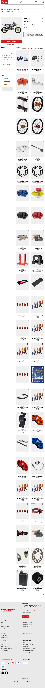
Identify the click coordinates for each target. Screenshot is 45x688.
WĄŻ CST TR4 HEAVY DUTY (37, 248)
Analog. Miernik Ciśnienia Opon (37, 476)
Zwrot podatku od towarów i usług (7, 648)
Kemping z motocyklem (27, 633)
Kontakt (2, 622)
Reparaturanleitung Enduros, (37, 385)
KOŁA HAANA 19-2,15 (37, 114)
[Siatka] (29, 48)
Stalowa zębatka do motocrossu (22, 181)
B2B (1, 624)
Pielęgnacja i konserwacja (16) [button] (7, 53)
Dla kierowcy (25, 631)
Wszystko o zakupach (5, 646)
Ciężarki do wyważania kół (22, 248)
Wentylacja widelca (22, 566)
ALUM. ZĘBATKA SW (37, 566)
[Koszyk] (43, 2)
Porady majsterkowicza (27, 624)
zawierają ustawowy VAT (24, 681)
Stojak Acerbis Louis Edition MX (37, 270)
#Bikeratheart (25, 626)
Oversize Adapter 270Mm (37, 92)
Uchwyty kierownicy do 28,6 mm (22, 69)
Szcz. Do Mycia (37, 159)
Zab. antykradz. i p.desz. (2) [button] (7, 57)
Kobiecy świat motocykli (27, 622)
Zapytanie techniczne (5, 626)
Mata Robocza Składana (37, 292)
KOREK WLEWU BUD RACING (22, 92)
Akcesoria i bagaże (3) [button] (6, 55)
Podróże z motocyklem (27, 628)
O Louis (2, 642)
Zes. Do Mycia (37, 203)
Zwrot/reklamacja (4, 635)
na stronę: (24, 48)
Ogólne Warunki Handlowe (28, 644)
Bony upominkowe (4, 631)
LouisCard (3, 633)
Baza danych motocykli (5, 628)
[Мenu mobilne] (2, 6)
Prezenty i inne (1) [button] (5, 59)
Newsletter (3, 629)
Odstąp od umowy (4, 637)
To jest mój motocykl (11, 41)
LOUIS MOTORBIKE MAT (22, 292)
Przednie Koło (22, 137)
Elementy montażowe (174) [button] (7, 64)
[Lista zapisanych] (35, 2)
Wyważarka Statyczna (22, 270)
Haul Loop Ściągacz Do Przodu (22, 407)
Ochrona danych (26, 646)
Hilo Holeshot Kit (37, 521)
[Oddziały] (21, 2)
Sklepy (2, 644)
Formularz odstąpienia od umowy (29, 650)
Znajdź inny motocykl (10, 44)
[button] (42, 6)
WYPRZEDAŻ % (7, 81)
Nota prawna (25, 642)
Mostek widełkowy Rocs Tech (22, 114)
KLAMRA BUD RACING (22, 315)
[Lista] (31, 48)
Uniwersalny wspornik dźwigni (37, 430)
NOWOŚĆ (6, 78)
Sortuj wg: (35, 48)
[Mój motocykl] (28, 2)
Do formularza (40, 35)
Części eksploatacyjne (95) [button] (6, 50)
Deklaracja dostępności (27, 652)
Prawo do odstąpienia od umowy (29, 648)
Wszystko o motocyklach (27, 629)
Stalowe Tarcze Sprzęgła (22, 159)
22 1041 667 (7, 611)
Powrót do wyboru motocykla (7, 11)
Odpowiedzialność (4, 650)
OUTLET (5, 84)
